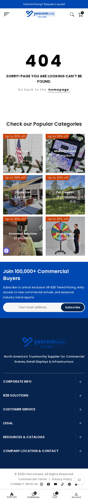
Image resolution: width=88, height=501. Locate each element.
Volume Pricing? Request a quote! (44, 4)
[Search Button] (72, 14)
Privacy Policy (62, 479)
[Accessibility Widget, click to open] (6, 250)
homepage (59, 90)
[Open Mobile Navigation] (8, 14)
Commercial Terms (32, 479)
